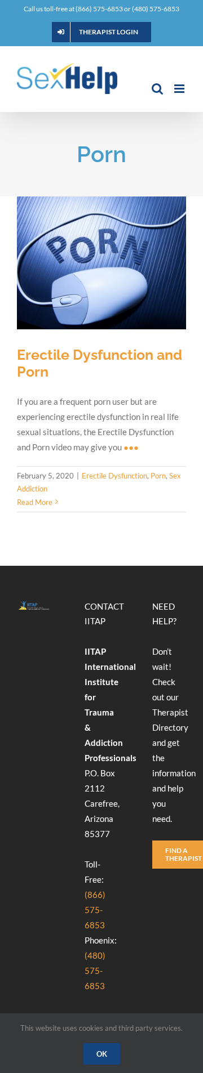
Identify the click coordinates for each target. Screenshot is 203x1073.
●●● (131, 447)
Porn (158, 475)
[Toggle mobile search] (157, 89)
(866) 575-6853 (95, 909)
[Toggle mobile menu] (180, 89)
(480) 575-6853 (95, 970)
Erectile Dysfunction (114, 475)
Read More (34, 502)
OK (101, 1053)
